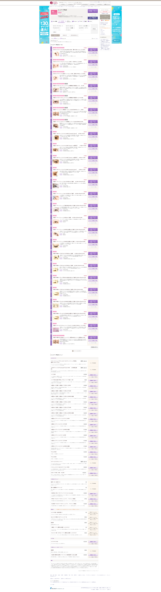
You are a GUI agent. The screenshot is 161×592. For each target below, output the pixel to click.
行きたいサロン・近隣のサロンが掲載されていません (105, 41)
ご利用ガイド (109, 589)
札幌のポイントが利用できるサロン (66, 578)
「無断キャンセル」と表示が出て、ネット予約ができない (105, 49)
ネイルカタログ (85, 4)
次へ (96, 38)
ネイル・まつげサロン (77, 4)
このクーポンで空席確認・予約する (93, 50)
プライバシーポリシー (103, 589)
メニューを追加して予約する (93, 382)
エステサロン (99, 4)
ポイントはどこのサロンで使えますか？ (105, 43)
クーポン (101, 31)
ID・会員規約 (93, 589)
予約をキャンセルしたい (104, 47)
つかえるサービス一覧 (103, 23)
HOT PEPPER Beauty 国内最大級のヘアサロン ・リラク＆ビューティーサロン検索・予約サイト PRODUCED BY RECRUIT (54, 3)
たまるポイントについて (104, 22)
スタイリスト (102, 30)
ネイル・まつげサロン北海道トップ (71, 6)
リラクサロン (92, 4)
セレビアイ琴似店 (62, 10)
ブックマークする (93, 342)
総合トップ (51, 6)
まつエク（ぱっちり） (70, 25)
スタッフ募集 (52, 584)
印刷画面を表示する (94, 347)
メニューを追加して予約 (93, 52)
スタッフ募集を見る (93, 18)
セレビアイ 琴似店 (90, 6)
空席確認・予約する (93, 10)
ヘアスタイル (70, 4)
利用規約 (97, 589)
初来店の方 (65, 35)
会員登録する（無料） (105, 13)
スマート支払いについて (104, 39)
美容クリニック (107, 4)
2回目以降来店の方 (74, 35)
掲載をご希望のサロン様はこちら (105, 587)
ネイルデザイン (102, 34)
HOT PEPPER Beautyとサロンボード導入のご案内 (89, 587)
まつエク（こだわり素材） (84, 25)
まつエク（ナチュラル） (58, 25)
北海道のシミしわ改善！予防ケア (55, 578)
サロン (101, 29)
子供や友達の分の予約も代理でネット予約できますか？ (105, 46)
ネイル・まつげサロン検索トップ (59, 6)
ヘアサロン (63, 4)
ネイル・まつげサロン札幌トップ (81, 6)
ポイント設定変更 (103, 24)
